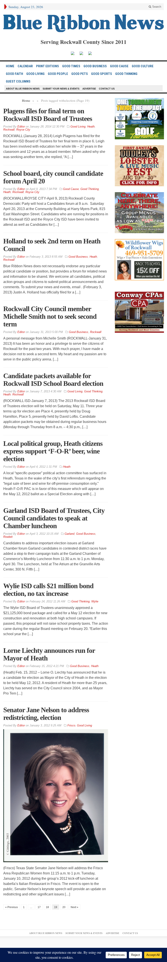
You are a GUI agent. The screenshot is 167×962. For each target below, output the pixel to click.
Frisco (71, 725)
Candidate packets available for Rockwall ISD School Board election (53, 379)
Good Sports (101, 74)
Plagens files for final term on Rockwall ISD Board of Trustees (47, 114)
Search (156, 6)
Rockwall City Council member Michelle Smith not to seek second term (50, 316)
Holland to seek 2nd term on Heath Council (51, 245)
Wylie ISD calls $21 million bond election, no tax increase (48, 589)
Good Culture (143, 66)
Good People (58, 74)
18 (47, 907)
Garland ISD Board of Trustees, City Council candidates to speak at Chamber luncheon (54, 518)
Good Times (71, 66)
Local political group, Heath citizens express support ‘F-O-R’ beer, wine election (52, 451)
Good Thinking (126, 74)
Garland (69, 533)
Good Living (35, 74)
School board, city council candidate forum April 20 (53, 177)
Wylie (94, 601)
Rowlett (8, 536)
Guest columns (18, 81)
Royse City (23, 129)
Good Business (95, 66)
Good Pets (79, 74)
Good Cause (119, 66)
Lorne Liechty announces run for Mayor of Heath (49, 654)
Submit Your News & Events (61, 88)
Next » (74, 907)
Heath (91, 126)
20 (63, 907)
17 (39, 907)
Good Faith (14, 74)
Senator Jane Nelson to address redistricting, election (46, 713)
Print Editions (47, 66)
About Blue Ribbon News (23, 88)
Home (26, 100)
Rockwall (9, 129)
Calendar (25, 66)
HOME (10, 66)
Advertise (89, 88)
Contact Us (107, 88)
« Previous (11, 907)
